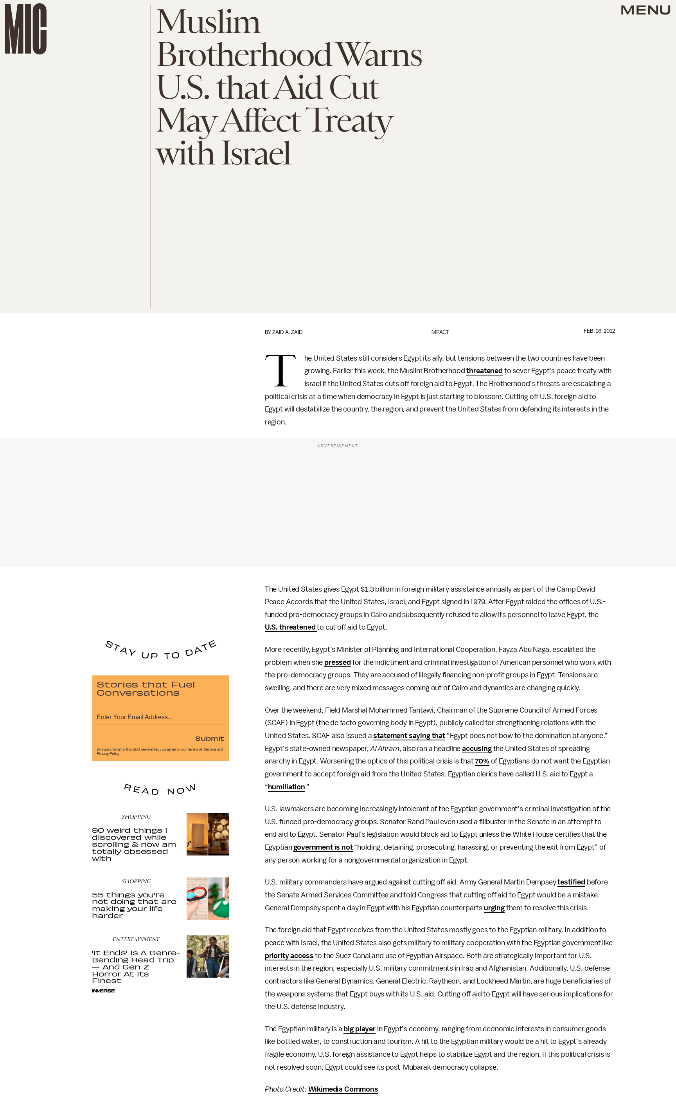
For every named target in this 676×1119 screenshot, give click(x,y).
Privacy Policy (108, 754)
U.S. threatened (291, 627)
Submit (209, 738)
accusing (477, 749)
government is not (322, 847)
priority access (289, 956)
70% (482, 761)
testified (571, 882)
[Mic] (26, 28)
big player (359, 1029)
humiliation (286, 787)
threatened (484, 371)
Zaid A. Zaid (287, 332)
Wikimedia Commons (343, 1089)
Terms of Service (201, 749)
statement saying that (409, 736)
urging (494, 908)
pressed (337, 662)
